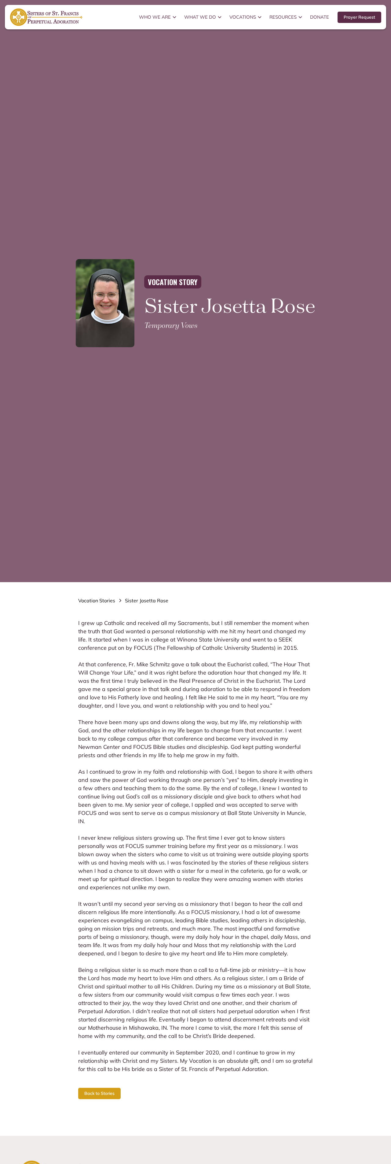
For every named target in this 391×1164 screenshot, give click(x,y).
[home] (46, 17)
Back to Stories (99, 1093)
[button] (158, 17)
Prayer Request (359, 17)
